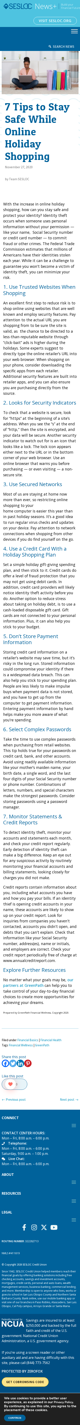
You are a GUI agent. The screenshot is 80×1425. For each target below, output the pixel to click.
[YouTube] (55, 1227)
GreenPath (42, 1045)
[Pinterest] (28, 1063)
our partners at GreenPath (38, 982)
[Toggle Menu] (74, 31)
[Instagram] (35, 1227)
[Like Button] (10, 1084)
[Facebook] (5, 1063)
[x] (45, 1227)
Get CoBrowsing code (25, 1382)
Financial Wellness (21, 1045)
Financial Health (50, 1040)
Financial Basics (27, 1040)
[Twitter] (13, 1063)
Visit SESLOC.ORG (55, 20)
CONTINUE (14, 1418)
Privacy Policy (63, 1402)
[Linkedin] (20, 1063)
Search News (63, 46)
